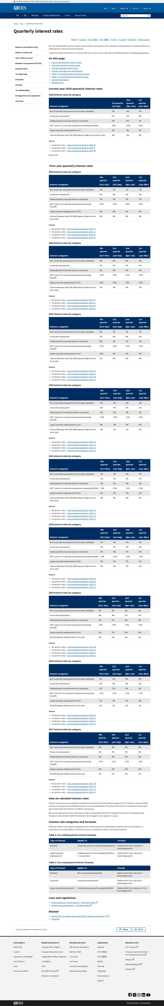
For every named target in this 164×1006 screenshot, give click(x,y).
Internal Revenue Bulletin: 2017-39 (81, 783)
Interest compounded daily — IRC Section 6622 (71, 905)
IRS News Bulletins (141, 53)
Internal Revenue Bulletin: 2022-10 (81, 448)
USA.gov (128, 959)
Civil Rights (46, 961)
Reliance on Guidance (50, 976)
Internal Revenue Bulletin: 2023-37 (81, 371)
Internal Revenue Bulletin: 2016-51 (81, 792)
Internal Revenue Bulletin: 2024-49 (81, 237)
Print (140, 929)
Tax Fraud (73, 961)
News (113, 8)
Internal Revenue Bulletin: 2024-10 (81, 306)
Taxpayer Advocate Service (52, 952)
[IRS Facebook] (130, 994)
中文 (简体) (92, 39)
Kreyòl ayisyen (144, 39)
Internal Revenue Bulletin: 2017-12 (81, 789)
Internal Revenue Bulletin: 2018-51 (81, 655)
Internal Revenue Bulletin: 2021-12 (81, 516)
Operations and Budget (23, 956)
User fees (19, 101)
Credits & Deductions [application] (51, 15)
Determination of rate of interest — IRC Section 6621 (73, 902)
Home (16, 24)
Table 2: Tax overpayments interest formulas (70, 77)
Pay (22, 24)
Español (82, 39)
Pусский (100, 966)
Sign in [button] (146, 8)
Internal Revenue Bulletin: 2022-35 (81, 442)
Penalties (19, 79)
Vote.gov (129, 969)
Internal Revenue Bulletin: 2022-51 (81, 380)
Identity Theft (75, 952)
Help (105, 8)
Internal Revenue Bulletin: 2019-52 (81, 587)
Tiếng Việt (132, 39)
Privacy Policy (132, 1003)
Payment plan (21, 68)
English (123, 8)
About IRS (18, 947)
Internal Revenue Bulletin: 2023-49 (81, 308)
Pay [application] (25, 15)
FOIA (44, 966)
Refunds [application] (34, 15)
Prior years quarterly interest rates (66, 65)
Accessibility (145, 1003)
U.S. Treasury (130, 947)
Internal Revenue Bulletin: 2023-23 (81, 374)
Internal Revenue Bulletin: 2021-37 (81, 510)
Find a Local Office (21, 971)
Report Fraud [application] (80, 15)
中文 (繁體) (104, 39)
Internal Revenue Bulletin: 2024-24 (81, 303)
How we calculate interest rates (65, 68)
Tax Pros (136, 8)
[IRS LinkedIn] (143, 994)
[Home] (20, 7)
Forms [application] (67, 15)
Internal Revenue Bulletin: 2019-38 (81, 647)
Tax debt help (21, 74)
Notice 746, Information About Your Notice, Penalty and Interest (80, 916)
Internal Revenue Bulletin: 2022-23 (81, 445)
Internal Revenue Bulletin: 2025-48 (81, 151)
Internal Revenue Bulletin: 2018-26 (81, 718)
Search (148, 15)
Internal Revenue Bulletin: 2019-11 (81, 653)
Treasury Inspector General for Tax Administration (136, 953)
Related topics (58, 82)
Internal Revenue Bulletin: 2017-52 (81, 724)
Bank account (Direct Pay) (26, 47)
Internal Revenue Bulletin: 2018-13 (81, 721)
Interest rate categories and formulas (67, 71)
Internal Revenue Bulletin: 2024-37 (81, 300)
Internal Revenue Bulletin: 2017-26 (81, 786)
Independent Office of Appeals (54, 956)
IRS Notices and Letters (79, 947)
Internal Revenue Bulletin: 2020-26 (81, 581)
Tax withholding (22, 90)
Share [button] (125, 929)
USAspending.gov (132, 964)
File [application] (17, 15)
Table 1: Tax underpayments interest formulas (71, 74)
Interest (18, 85)
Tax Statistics (19, 961)
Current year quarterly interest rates (67, 62)
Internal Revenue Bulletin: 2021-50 (81, 450)
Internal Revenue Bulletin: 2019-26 (81, 650)
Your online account (24, 58)
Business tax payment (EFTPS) (28, 63)
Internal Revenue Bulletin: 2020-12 (81, 584)
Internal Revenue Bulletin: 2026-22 (81, 145)
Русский (122, 39)
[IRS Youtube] (148, 994)
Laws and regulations (60, 80)
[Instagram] (139, 994)
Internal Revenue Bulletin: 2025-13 (81, 234)
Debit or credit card (23, 52)
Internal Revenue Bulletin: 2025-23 (81, 232)
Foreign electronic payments (27, 95)
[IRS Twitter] (134, 994)
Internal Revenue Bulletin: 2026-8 (81, 148)
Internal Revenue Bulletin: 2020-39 (81, 578)
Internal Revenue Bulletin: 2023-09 (81, 377)
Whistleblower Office (78, 971)
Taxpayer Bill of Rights (51, 947)
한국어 (114, 39)
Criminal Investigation (79, 966)
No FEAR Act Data (49, 971)
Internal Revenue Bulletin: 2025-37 (81, 229)
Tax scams (74, 956)
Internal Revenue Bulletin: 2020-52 (81, 519)
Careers (17, 952)
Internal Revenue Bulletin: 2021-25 (81, 513)
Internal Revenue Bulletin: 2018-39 (81, 715)
